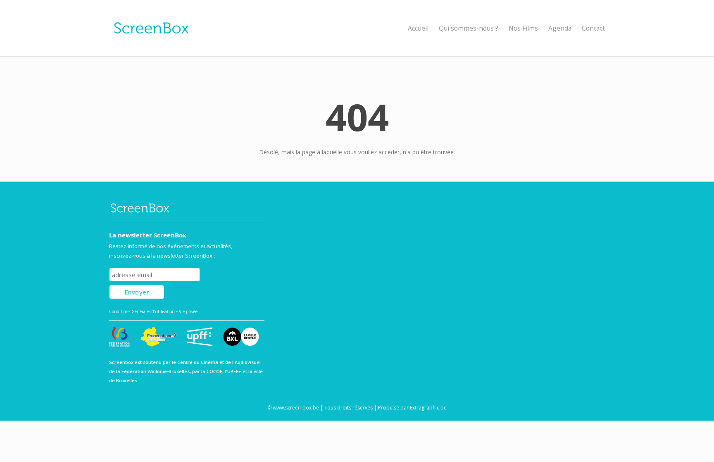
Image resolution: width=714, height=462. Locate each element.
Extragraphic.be (428, 407)
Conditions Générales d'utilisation (142, 311)
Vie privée (188, 311)
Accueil (418, 28)
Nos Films (523, 28)
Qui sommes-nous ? (468, 28)
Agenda (559, 28)
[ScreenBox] (357, 28)
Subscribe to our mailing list (153, 259)
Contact (593, 28)
